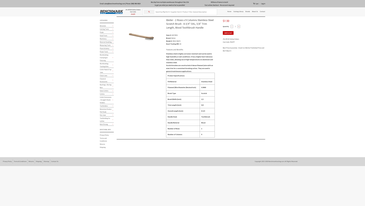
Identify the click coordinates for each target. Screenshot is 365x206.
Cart (256, 4)
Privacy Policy (104, 135)
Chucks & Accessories (103, 80)
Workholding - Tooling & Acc (104, 65)
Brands (247, 11)
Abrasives (103, 26)
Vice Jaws (103, 115)
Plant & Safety (104, 48)
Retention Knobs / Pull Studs (106, 110)
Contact (262, 11)
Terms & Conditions (20, 161)
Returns (102, 144)
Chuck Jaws (103, 75)
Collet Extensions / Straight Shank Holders (105, 100)
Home (229, 11)
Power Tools (104, 52)
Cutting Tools (104, 29)
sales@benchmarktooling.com (114, 4)
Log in (263, 4)
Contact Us (54, 161)
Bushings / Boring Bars (105, 86)
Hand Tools (103, 36)
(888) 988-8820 (135, 4)
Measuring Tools (105, 45)
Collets (102, 94)
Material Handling (106, 42)
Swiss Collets (104, 91)
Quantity (226, 26)
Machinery (103, 39)
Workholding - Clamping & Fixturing (104, 57)
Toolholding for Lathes (105, 119)
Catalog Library (238, 11)
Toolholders (104, 106)
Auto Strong (104, 124)
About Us (255, 11)
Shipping (103, 147)
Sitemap (46, 161)
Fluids (102, 32)
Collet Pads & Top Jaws (105, 71)
